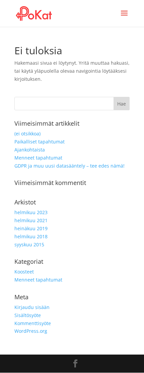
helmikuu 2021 (31, 220)
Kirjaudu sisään (32, 307)
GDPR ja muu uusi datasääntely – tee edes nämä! (69, 166)
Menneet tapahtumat (38, 157)
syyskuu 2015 (29, 244)
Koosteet (24, 271)
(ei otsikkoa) (27, 133)
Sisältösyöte (27, 315)
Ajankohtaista (29, 149)
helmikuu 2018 (31, 236)
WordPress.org (30, 331)
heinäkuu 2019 (31, 228)
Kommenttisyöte (32, 323)
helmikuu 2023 (31, 212)
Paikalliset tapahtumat (39, 141)
